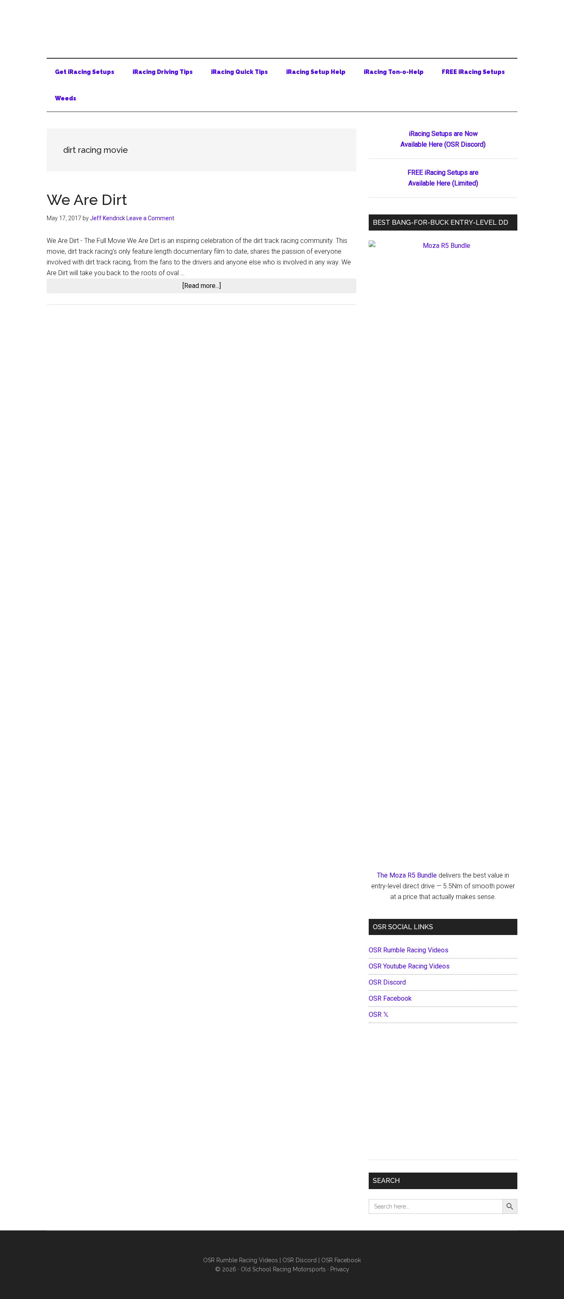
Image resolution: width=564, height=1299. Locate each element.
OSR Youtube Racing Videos (409, 966)
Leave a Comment (150, 218)
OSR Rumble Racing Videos (408, 950)
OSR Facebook (390, 998)
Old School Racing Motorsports (283, 1269)
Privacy (339, 1269)
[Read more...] (209, 287)
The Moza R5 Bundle (407, 875)
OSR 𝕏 (379, 1014)
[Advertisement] (443, 1093)
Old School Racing (282, 25)
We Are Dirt (87, 199)
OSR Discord (387, 982)
